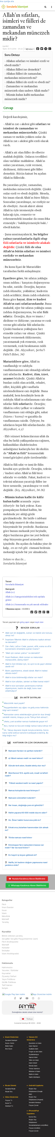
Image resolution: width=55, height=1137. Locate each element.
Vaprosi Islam (33, 1057)
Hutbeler (5, 947)
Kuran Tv (8, 1103)
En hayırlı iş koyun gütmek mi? (22, 855)
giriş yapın (24, 622)
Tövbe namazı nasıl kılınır (20, 837)
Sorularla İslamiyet (14, 584)
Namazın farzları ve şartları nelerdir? (25, 751)
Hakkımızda (7, 967)
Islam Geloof (33, 1063)
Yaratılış (5, 922)
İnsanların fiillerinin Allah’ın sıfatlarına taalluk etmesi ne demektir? (28, 640)
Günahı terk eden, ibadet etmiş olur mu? (27, 765)
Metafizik (6, 916)
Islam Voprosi (33, 1046)
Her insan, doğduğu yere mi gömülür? (26, 805)
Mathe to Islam (33, 1074)
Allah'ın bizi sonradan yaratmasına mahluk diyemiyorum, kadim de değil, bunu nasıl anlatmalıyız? (24, 688)
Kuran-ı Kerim (9, 1043)
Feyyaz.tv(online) (34, 1128)
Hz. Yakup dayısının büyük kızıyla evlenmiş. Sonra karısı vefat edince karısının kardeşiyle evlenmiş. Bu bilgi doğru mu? (25, 733)
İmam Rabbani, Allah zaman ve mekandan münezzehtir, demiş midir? (24, 658)
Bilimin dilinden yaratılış (12, 936)
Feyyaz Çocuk (33, 1105)
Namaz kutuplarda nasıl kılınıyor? (24, 790)
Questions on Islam (35, 1043)
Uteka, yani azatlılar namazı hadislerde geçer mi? (26, 721)
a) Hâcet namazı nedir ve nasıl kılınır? (25, 758)
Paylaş (30, 49)
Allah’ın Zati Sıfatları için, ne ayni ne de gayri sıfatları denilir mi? (28, 665)
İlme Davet (8, 1049)
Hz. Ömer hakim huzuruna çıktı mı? (24, 820)
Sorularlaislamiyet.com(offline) (38, 1125)
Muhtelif (5, 919)
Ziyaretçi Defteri (9, 976)
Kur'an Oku (32, 1117)
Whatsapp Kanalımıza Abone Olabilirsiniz (28, 885)
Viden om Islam (34, 1060)
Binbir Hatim (9, 1046)
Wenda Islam (33, 1066)
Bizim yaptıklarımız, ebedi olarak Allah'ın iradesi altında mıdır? (26, 671)
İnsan (4, 910)
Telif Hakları (7, 985)
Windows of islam (34, 1071)
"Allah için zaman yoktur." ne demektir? (22, 653)
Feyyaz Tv (8, 1100)
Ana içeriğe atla (7, 1)
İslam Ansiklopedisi (10, 953)
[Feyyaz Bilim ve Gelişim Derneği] (27, 1007)
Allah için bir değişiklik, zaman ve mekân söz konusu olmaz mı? (28, 634)
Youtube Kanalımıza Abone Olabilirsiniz (28, 878)
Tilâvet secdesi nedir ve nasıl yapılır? (25, 783)
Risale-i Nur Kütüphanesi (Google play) (35, 1091)
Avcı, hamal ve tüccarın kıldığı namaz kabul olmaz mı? (28, 726)
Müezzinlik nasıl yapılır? (14, 703)
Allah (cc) (10, 592)
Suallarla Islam (33, 1049)
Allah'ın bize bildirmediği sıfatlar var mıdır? (24, 677)
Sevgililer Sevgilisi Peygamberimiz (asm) (20, 939)
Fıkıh (4, 904)
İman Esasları (7, 907)
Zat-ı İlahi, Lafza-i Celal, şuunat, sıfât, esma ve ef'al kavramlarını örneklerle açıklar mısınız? (28, 647)
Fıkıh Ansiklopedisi (10, 942)
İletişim (5, 988)
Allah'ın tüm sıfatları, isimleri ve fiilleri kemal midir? (27, 681)
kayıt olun (39, 622)
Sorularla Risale (10, 1089)
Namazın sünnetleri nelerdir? (22, 798)
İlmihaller (6, 950)
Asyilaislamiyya (34, 1054)
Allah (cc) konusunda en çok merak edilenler (26, 604)
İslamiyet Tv (9, 1106)
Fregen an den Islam (35, 1051)
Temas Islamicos (34, 1068)
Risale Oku (8, 1091)
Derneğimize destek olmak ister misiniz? (27, 1012)
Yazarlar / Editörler (10, 970)
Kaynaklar (6, 973)
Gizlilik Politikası (9, 982)
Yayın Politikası (8, 979)
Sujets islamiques (34, 1077)
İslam (4, 913)
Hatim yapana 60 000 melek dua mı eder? (27, 812)
